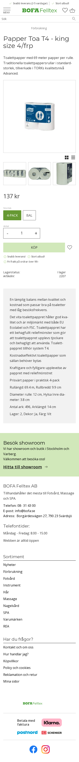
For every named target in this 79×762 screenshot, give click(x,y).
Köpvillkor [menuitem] (11, 661)
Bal (29, 215)
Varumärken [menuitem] (12, 619)
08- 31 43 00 (26, 505)
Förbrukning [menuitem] (12, 571)
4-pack (12, 215)
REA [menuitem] (6, 626)
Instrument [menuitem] (11, 585)
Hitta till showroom (22, 467)
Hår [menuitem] (6, 592)
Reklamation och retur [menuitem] (20, 674)
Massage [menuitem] (10, 599)
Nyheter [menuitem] (9, 564)
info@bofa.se (25, 511)
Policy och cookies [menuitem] (17, 667)
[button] (7, 9)
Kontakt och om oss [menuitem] (18, 647)
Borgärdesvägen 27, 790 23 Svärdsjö (44, 516)
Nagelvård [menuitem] (11, 606)
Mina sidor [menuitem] (11, 681)
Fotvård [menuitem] (9, 578)
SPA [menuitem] (6, 612)
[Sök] (74, 19)
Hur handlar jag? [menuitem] (16, 654)
